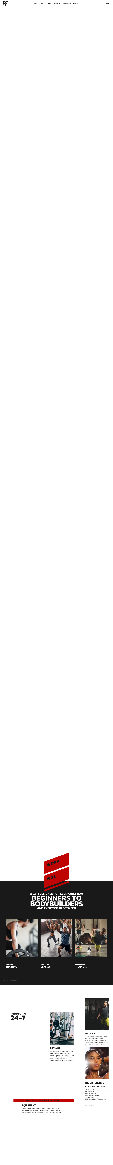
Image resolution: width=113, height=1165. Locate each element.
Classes (49, 3)
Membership (67, 3)
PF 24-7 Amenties (11, 980)
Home (35, 3)
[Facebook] (110, 873)
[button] (107, 3)
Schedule (57, 3)
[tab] (56, 981)
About (42, 3)
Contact (75, 3)
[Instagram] (110, 878)
